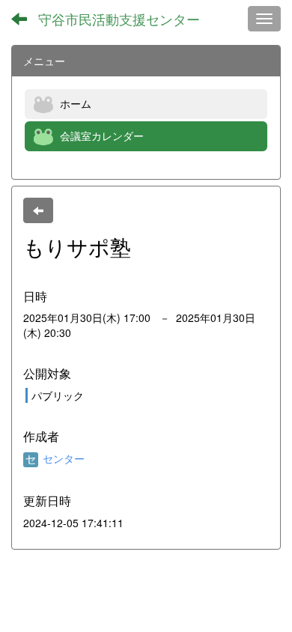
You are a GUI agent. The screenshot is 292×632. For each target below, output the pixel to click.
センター (62, 458)
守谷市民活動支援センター (119, 18)
